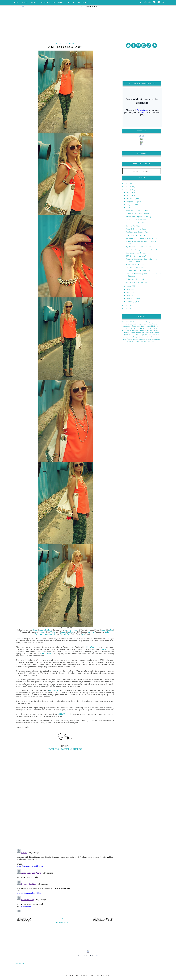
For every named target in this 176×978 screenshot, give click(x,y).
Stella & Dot (65, 634)
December (131, 192)
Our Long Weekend (134, 268)
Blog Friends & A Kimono (137, 210)
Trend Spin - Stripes (135, 264)
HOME (17, 2)
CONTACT (70, 2)
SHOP (33, 2)
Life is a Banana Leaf (136, 256)
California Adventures (136, 220)
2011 (127, 308)
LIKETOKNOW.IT (84, 2)
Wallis (53, 632)
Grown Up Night (133, 226)
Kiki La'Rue (90, 647)
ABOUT (25, 2)
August (130, 205)
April (129, 292)
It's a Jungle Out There (136, 223)
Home (62, 918)
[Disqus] (65, 811)
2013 (127, 190)
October (131, 198)
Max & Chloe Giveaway (136, 282)
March (130, 295)
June (129, 286)
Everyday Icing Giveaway (137, 253)
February (131, 298)
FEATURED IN (44, 2)
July (129, 208)
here (35, 630)
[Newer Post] (24, 921)
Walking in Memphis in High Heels (141, 238)
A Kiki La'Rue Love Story (137, 214)
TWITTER (65, 749)
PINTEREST (76, 749)
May (129, 289)
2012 (127, 305)
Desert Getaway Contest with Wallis (142, 250)
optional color (45, 630)
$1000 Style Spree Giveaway (138, 217)
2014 (127, 186)
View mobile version (62, 922)
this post (103, 649)
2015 (127, 183)
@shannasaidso (148, 83)
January (131, 301)
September (132, 202)
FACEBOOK (53, 749)
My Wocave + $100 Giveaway (139, 247)
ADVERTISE (58, 2)
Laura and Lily (50, 634)
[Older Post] (102, 921)
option (68, 630)
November (131, 195)
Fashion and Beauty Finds (138, 232)
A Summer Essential (135, 279)
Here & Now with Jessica (137, 229)
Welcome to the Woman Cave (138, 271)
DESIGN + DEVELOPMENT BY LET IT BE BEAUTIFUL (88, 976)
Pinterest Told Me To (135, 235)
